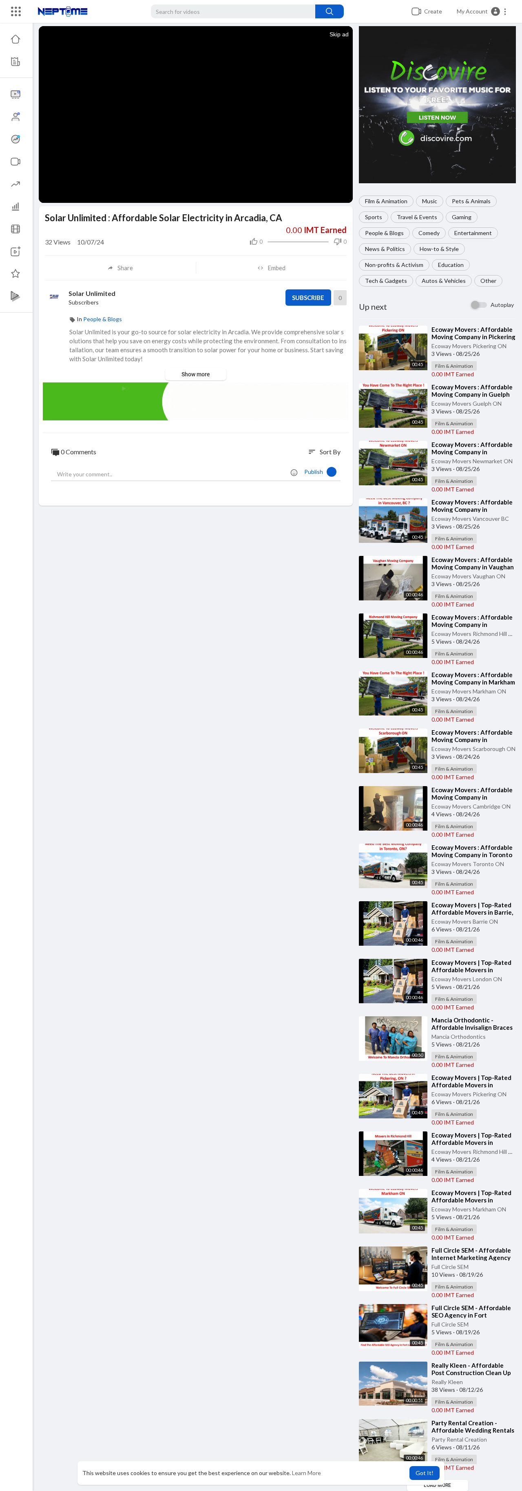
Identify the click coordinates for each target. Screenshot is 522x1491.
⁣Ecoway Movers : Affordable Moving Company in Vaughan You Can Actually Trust (472, 567)
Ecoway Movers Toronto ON (467, 863)
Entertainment (473, 232)
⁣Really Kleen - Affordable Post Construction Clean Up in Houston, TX (471, 1373)
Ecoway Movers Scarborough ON (473, 748)
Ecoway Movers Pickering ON (469, 345)
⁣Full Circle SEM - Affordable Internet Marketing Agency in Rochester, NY (471, 1258)
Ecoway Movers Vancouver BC (470, 518)
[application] (196, 114)
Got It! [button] (425, 1472)
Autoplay (502, 304)
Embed (276, 267)
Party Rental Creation (459, 1439)
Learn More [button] (306, 1472)
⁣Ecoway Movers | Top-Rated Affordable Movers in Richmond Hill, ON (471, 1142)
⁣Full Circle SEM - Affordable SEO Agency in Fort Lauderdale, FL (471, 1315)
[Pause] (49, 193)
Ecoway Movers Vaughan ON (468, 576)
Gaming (461, 216)
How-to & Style (439, 248)
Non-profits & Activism (394, 264)
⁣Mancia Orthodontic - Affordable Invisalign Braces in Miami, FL (472, 1027)
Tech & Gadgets (386, 280)
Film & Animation (386, 201)
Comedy (429, 232)
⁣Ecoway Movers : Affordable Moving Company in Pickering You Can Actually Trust (473, 337)
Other (488, 280)
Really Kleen (447, 1381)
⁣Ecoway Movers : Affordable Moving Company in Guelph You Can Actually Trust (472, 394)
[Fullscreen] (341, 193)
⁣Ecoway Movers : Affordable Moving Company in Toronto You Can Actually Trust (472, 855)
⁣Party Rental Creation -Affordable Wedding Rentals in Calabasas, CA (472, 1430)
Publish (315, 471)
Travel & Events (417, 216)
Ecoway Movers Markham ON (468, 691)
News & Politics (385, 248)
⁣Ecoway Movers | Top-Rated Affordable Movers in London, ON (471, 970)
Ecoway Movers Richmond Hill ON (474, 633)
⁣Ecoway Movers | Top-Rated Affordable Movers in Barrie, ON (472, 912)
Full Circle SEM (450, 1266)
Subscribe (308, 297)
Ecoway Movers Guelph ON (466, 403)
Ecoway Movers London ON (466, 978)
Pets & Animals (471, 201)
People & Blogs (384, 232)
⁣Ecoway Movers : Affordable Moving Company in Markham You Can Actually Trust (473, 682)
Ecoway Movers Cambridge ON (471, 806)
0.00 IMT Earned (452, 374)
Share (125, 267)
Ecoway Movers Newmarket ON (472, 461)
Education (451, 264)
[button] (481, 11)
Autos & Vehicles (444, 280)
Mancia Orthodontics (458, 1036)
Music (429, 201)
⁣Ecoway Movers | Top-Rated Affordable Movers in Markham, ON (471, 1200)
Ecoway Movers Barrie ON (464, 921)
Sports (373, 216)
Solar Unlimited (92, 293)
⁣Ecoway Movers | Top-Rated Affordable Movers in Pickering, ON (471, 1085)
